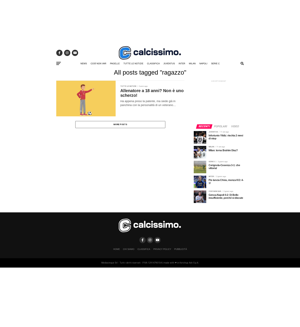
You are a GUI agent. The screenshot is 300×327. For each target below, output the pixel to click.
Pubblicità (180, 249)
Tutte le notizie (133, 63)
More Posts (120, 124)
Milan (192, 63)
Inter (182, 63)
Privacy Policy (162, 249)
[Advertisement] (150, 22)
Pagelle (115, 63)
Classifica (153, 63)
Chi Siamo (128, 249)
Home (116, 249)
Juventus (169, 63)
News (83, 63)
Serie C (215, 63)
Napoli (203, 63)
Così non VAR (98, 63)
